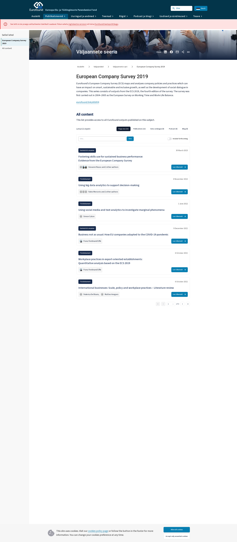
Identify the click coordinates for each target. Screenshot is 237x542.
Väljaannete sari (120, 66)
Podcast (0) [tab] (173, 129)
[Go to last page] (188, 304)
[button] (188, 51)
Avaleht (36, 16)
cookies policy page (98, 531)
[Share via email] (177, 52)
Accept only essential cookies (177, 536)
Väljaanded (99, 66)
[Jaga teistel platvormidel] (182, 51)
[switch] (169, 139)
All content (7, 48)
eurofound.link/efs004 (87, 102)
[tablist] (153, 129)
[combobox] (171, 304)
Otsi (130, 139)
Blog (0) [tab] (185, 129)
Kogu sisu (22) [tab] (123, 129)
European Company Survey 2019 (14, 42)
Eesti (203, 8)
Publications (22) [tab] (139, 129)
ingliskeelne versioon (78, 24)
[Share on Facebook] (171, 52)
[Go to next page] (182, 304)
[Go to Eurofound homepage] (36, 6)
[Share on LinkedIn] (165, 52)
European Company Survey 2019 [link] (151, 66)
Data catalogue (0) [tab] (157, 129)
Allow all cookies (177, 529)
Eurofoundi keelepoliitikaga (106, 24)
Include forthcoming (180, 139)
